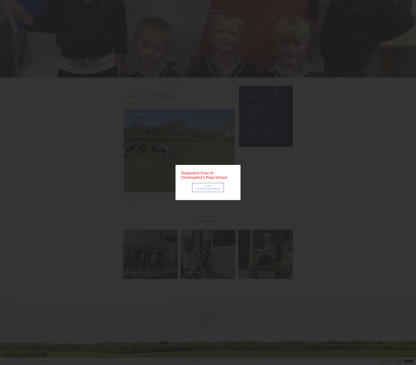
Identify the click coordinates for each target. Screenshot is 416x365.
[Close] (238, 167)
